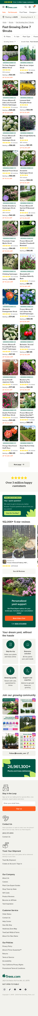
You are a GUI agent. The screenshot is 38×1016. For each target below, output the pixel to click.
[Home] (11, 7)
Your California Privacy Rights (12, 964)
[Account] (30, 7)
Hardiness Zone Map (9, 929)
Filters (8, 36)
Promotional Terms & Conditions (13, 968)
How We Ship (7, 925)
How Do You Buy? (12, 513)
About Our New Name (10, 936)
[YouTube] (20, 989)
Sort (17, 36)
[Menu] (4, 7)
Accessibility (6, 961)
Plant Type (26, 36)
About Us (5, 878)
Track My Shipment (9, 860)
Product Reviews (8, 896)
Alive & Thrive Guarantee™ (11, 950)
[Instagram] (4, 989)
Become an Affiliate (9, 900)
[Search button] (26, 7)
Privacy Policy (7, 946)
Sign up (19, 809)
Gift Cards (5, 893)
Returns (5, 953)
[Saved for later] (15, 47)
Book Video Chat (19, 618)
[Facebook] (15, 989)
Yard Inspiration (7, 904)
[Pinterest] (26, 989)
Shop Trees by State (9, 889)
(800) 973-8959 (20, 624)
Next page (17, 464)
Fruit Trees (23, 12)
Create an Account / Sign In (12, 864)
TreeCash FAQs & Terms (10, 932)
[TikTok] (10, 989)
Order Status (6, 914)
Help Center (6, 921)
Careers (5, 882)
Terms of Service (8, 957)
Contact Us (6, 837)
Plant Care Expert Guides (11, 885)
